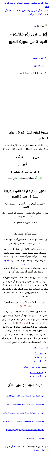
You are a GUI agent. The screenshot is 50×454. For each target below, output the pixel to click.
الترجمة (12, 3)
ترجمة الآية (38, 357)
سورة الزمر (24, 421)
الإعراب (19, 3)
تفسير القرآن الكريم (40, 10)
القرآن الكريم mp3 (35, 14)
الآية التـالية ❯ (36, 376)
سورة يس (15, 412)
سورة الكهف (11, 404)
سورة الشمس (31, 438)
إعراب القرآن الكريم (24, 10)
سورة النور (31, 421)
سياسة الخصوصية (41, 450)
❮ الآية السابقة (36, 372)
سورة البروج (20, 429)
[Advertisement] (25, 102)
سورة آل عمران (30, 395)
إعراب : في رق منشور (32, 367)
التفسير (26, 3)
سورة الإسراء (20, 404)
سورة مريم (40, 412)
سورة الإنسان (30, 429)
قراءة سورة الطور (41, 348)
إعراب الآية (38, 361)
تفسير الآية (38, 353)
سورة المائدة (39, 404)
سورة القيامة (39, 429)
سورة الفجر (40, 438)
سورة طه (32, 412)
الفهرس (34, 3)
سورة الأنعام (20, 395)
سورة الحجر (16, 421)
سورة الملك (40, 421)
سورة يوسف (24, 412)
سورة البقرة (40, 395)
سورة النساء (10, 395)
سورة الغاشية (11, 429)
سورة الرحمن (7, 421)
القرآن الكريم (43, 3)
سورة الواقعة (7, 412)
